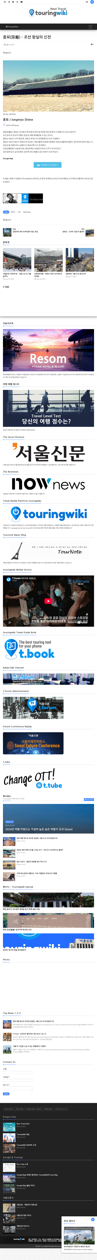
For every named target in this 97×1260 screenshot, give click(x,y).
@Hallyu (9, 822)
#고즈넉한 (71, 178)
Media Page (26, 212)
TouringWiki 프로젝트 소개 (26, 1145)
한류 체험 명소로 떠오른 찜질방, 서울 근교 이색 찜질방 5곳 (37, 838)
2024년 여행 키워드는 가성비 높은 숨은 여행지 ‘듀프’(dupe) (39, 829)
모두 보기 (90, 800)
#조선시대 (57, 178)
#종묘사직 (20, 178)
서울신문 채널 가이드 (24, 1215)
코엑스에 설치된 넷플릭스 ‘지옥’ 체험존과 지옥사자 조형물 (37, 873)
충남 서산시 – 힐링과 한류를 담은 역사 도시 (32, 862)
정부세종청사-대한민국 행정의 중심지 (77, 1246)
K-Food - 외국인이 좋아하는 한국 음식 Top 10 (29, 1034)
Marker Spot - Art (61, 1109)
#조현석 (6, 182)
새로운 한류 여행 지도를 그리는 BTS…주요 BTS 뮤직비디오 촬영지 (40, 850)
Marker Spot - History (34, 1109)
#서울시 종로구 (9, 178)
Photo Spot (20, 1109)
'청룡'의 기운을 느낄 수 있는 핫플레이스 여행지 (29, 1046)
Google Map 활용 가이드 (26, 1185)
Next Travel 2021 (23, 1124)
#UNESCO (28, 178)
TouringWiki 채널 (23, 1134)
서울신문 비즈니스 (23, 1226)
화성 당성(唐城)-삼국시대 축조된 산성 (17, 930)
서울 (19, 212)
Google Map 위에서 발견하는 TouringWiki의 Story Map (37, 1175)
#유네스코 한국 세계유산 (43, 178)
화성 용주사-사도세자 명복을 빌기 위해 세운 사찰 (21, 909)
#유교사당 (88, 178)
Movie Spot (48, 1109)
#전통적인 (80, 178)
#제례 (64, 178)
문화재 (13, 212)
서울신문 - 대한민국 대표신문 (27, 1205)
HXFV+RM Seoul (12, 125)
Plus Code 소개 (22, 1164)
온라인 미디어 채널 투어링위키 (14, 950)
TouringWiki (44, 1246)
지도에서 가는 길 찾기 (49, 165)
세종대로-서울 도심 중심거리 (76, 274)
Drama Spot (9, 1109)
